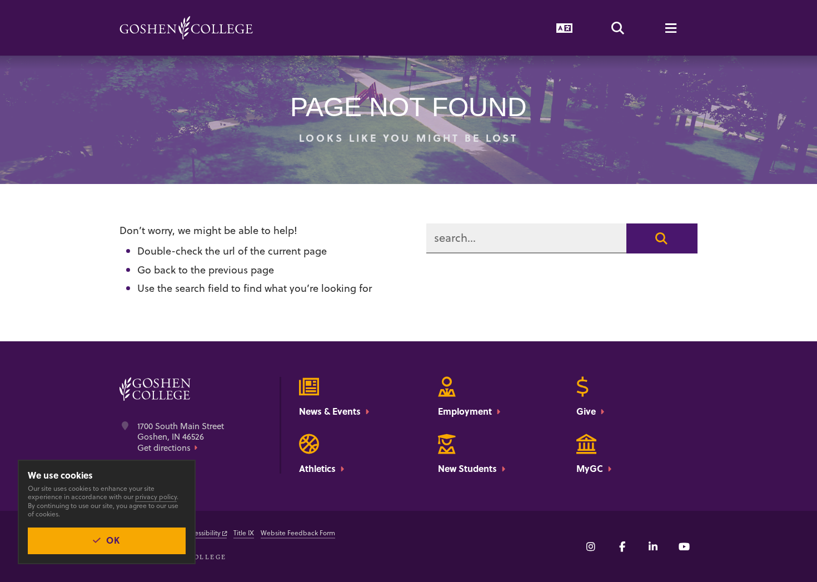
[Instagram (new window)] (590, 546)
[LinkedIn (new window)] (653, 546)
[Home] (186, 28)
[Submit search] (662, 238)
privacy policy (156, 496)
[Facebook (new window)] (622, 546)
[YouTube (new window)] (684, 546)
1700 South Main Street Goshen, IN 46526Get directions (180, 437)
